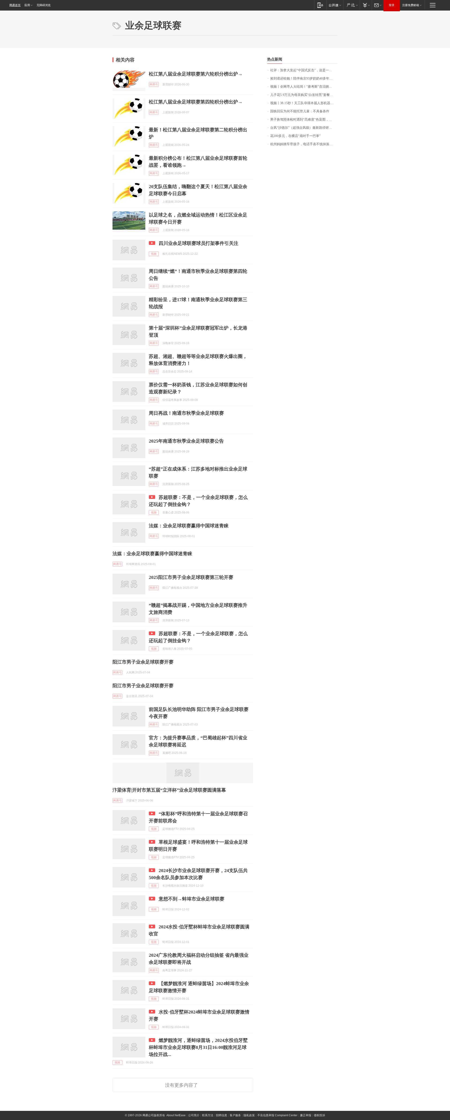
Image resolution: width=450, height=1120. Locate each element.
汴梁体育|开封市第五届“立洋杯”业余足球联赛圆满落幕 (169, 790)
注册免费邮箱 (410, 5)
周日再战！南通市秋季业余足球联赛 (186, 413)
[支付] (366, 5)
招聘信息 (221, 1115)
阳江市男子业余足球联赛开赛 (142, 661)
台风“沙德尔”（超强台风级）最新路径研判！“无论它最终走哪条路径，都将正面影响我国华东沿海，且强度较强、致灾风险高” (304, 127)
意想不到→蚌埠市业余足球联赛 (191, 898)
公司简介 (193, 1115)
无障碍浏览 (44, 5)
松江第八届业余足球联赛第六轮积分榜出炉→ (196, 73)
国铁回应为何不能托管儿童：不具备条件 (299, 111)
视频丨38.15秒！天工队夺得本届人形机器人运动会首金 (304, 103)
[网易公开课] (334, 5)
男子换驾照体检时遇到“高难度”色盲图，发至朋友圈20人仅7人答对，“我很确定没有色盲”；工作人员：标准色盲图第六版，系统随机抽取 (304, 119)
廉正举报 (305, 1115)
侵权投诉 (319, 1115)
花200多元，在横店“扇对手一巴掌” (295, 136)
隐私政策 (249, 1115)
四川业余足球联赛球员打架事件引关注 (198, 243)
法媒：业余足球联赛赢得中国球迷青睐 (189, 525)
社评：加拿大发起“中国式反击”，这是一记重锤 (304, 70)
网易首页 (15, 5)
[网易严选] (351, 5)
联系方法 (207, 1115)
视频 (154, 253)
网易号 (154, 84)
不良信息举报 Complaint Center (277, 1115)
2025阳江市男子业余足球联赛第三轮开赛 (191, 577)
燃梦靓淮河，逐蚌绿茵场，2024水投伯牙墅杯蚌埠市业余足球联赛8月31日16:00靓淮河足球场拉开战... (198, 1047)
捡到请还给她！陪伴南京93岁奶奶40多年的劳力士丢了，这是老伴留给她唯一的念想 (304, 78)
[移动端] (320, 5)
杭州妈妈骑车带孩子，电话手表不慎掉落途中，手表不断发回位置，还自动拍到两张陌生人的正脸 (304, 144)
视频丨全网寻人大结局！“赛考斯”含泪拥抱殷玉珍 (304, 86)
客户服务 (235, 1115)
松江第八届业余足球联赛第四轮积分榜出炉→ (196, 101)
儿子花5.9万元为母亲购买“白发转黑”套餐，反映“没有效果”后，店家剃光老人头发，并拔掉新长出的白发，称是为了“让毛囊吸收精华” (304, 95)
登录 (391, 5)
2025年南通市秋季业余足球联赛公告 (186, 441)
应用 (27, 5)
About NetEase (176, 1115)
